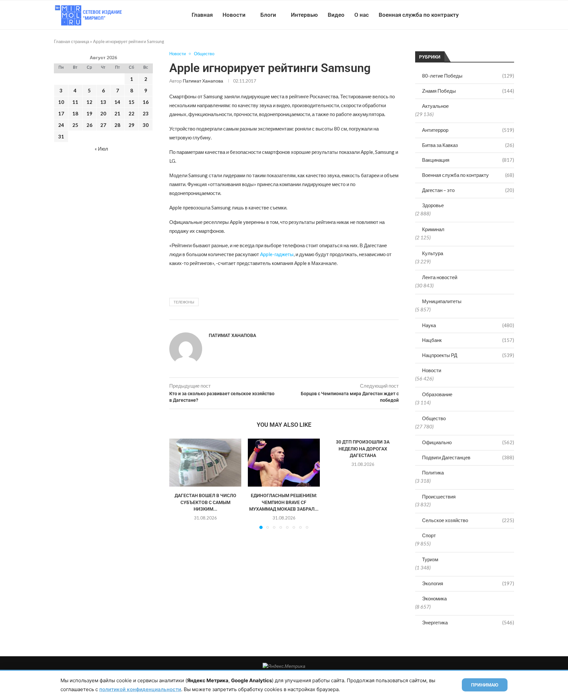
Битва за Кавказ (468, 145)
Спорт (429, 535)
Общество (434, 418)
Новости (234, 15)
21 (117, 113)
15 (131, 102)
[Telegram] (494, 14)
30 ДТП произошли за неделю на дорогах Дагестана (363, 448)
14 (117, 102)
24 (61, 125)
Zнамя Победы (468, 91)
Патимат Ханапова (203, 81)
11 (75, 102)
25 (75, 125)
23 (146, 113)
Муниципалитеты (442, 301)
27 (103, 125)
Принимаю (484, 684)
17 (61, 113)
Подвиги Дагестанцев (468, 457)
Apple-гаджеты (277, 254)
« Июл (101, 149)
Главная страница (71, 41)
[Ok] (501, 14)
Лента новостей (439, 277)
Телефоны (184, 302)
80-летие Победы (468, 76)
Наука (468, 325)
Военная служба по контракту (419, 15)
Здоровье (433, 205)
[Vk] (487, 14)
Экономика (434, 598)
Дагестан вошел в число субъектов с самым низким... (205, 502)
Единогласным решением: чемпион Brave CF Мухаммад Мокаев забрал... (284, 502)
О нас (361, 15)
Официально (468, 442)
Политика (433, 472)
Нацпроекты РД (468, 355)
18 (75, 113)
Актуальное (435, 106)
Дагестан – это (468, 190)
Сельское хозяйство (468, 520)
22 (131, 113)
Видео (336, 15)
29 (131, 125)
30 (146, 125)
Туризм (430, 559)
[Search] (511, 14)
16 (146, 102)
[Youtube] (480, 14)
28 (117, 125)
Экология (468, 583)
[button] (178, 483)
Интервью (304, 15)
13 (103, 102)
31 (61, 136)
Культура (432, 253)
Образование (437, 394)
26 (89, 125)
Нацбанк (468, 340)
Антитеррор (468, 130)
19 (89, 113)
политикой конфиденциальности (140, 689)
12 (89, 102)
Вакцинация (468, 160)
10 (61, 102)
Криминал (433, 229)
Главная (202, 15)
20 (103, 113)
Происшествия (439, 496)
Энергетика (468, 622)
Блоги (268, 15)
